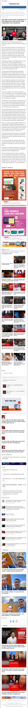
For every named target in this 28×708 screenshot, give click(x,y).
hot (24, 250)
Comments (12, 377)
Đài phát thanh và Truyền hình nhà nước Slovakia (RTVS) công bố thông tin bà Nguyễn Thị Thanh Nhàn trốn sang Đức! (15, 508)
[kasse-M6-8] (14, 240)
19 (14, 12)
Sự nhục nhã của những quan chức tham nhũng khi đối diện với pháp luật (13, 442)
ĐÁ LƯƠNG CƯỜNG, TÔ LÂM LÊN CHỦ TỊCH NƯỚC (13, 592)
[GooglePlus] (23, 9)
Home (3, 12)
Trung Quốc (11, 252)
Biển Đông (7, 250)
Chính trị (18, 12)
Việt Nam (17, 252)
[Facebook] (19, 9)
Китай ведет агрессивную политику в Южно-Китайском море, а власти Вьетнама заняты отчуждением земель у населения (12, 492)
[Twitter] (21, 9)
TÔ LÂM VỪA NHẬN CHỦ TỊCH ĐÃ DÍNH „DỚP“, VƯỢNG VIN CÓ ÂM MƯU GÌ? (13, 570)
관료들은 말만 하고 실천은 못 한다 (9, 469)
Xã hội (18, 700)
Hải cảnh (17, 250)
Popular (8, 377)
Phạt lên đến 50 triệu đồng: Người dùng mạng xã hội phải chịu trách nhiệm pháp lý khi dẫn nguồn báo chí (14, 421)
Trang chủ (4, 700)
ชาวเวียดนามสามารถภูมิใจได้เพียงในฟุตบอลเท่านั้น (13, 474)
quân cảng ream (5, 252)
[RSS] (25, 9)
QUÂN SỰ (22, 700)
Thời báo (11, 703)
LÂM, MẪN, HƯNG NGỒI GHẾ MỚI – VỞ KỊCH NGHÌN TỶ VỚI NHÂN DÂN (13, 614)
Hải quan (21, 250)
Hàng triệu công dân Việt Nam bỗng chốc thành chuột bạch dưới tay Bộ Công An (13, 451)
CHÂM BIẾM (4, 413)
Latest (4, 377)
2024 (7, 12)
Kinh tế (14, 700)
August (11, 12)
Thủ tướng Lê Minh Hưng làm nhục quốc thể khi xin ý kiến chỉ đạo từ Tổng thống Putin (13, 432)
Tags (16, 377)
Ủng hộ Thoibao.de (10, 514)
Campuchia (12, 250)
